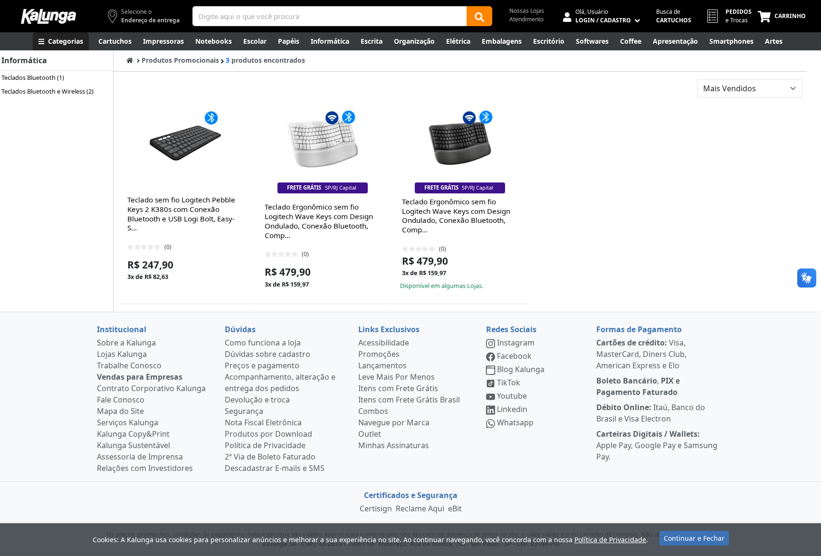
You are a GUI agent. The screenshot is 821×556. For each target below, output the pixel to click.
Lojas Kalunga (122, 354)
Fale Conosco (120, 399)
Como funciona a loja (263, 342)
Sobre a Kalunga (126, 342)
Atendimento (526, 19)
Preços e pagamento (262, 365)
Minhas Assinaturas (393, 445)
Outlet (369, 434)
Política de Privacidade (265, 445)
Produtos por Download (268, 434)
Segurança (244, 411)
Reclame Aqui (420, 508)
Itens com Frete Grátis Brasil (409, 399)
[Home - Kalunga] (129, 60)
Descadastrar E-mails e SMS (275, 468)
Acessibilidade (383, 342)
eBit (455, 508)
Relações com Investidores (145, 468)
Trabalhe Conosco (129, 365)
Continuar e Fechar (694, 538)
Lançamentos (382, 365)
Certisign (376, 508)
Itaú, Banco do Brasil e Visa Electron (650, 413)
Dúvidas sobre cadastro (267, 354)
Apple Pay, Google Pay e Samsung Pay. (656, 445)
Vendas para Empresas (139, 377)
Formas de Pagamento (639, 329)
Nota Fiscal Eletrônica (263, 422)
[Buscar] (479, 16)
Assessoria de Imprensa (140, 456)
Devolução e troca (257, 399)
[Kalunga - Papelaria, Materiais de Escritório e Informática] (48, 16)
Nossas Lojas (526, 11)
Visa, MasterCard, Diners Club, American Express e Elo (641, 354)
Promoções (379, 354)
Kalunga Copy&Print (133, 434)
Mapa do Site (120, 411)
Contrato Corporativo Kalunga (151, 388)
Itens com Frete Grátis (398, 388)
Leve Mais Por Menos (396, 377)
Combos (373, 411)
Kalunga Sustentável (133, 445)
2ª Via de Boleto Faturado (270, 456)
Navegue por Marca (394, 422)
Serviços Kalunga (127, 422)
